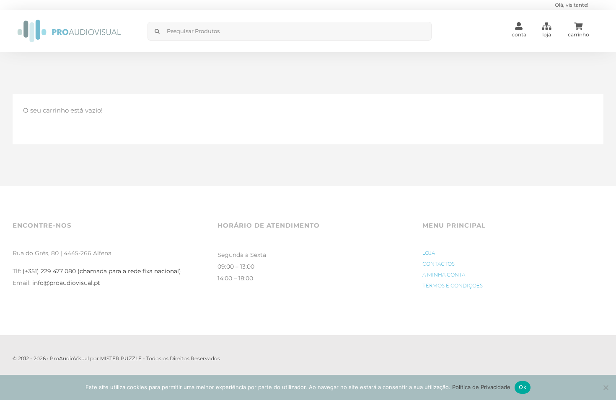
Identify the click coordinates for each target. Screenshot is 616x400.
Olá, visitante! (571, 5)
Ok (522, 387)
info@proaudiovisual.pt (66, 283)
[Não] (605, 387)
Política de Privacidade (481, 387)
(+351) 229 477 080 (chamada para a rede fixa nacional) (102, 271)
